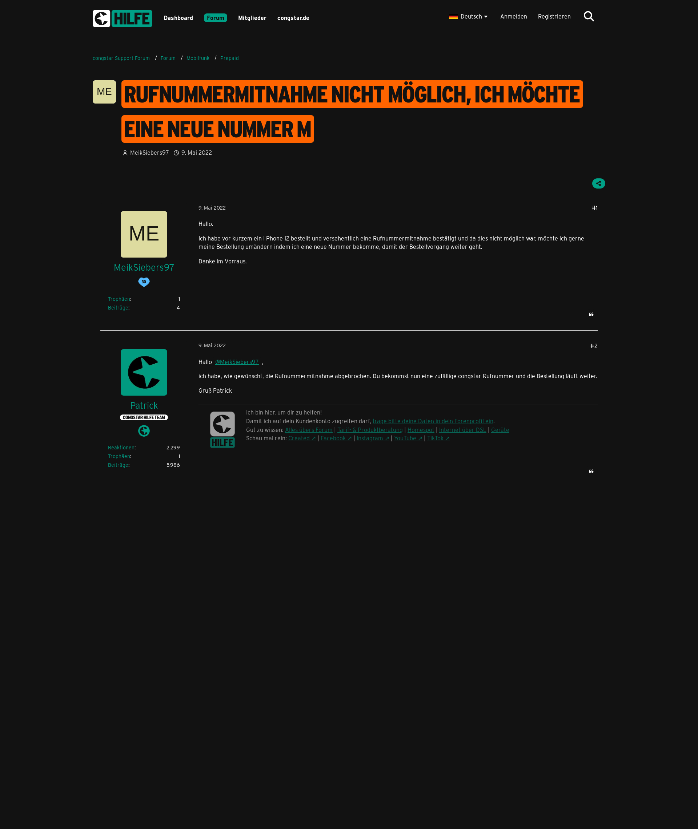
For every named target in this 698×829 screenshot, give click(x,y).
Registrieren (554, 16)
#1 (595, 207)
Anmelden (513, 16)
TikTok (435, 438)
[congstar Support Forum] (122, 17)
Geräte (500, 429)
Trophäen (119, 298)
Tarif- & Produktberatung (370, 429)
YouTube (405, 438)
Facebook (333, 438)
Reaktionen (121, 447)
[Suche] (589, 16)
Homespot (421, 429)
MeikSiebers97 (149, 152)
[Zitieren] (591, 314)
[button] (469, 16)
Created (299, 438)
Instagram (370, 438)
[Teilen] (598, 183)
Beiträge (118, 307)
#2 (594, 345)
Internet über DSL (462, 429)
